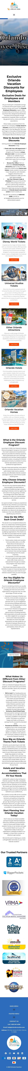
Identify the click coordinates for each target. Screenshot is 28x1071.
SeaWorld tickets (13, 748)
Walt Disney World (13, 506)
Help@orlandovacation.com (14, 198)
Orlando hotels (14, 782)
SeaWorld (11, 508)
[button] (14, 15)
